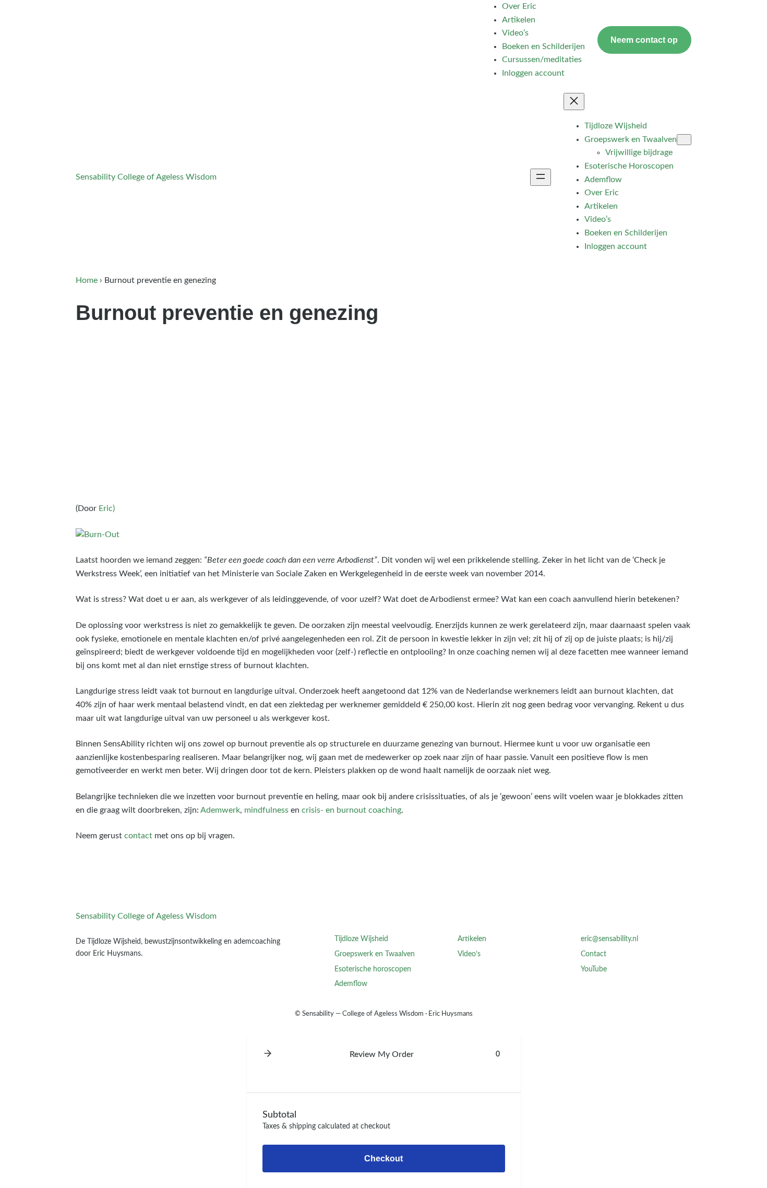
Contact (593, 954)
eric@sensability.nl (609, 939)
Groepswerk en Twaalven (374, 954)
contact (138, 835)
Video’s (469, 954)
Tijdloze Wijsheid (361, 939)
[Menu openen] (540, 177)
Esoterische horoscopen (372, 969)
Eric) (107, 508)
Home (87, 280)
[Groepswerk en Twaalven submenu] (684, 139)
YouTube (594, 969)
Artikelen (472, 939)
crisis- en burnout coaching (351, 810)
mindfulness (266, 810)
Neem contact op (644, 39)
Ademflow (350, 984)
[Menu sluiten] (574, 101)
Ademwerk (220, 810)
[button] (267, 1054)
